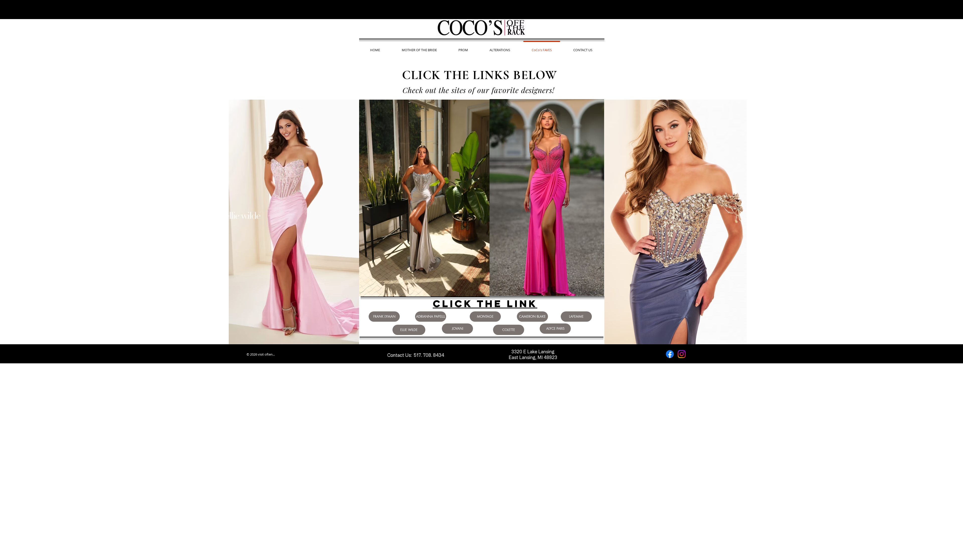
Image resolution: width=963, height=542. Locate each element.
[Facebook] (670, 354)
